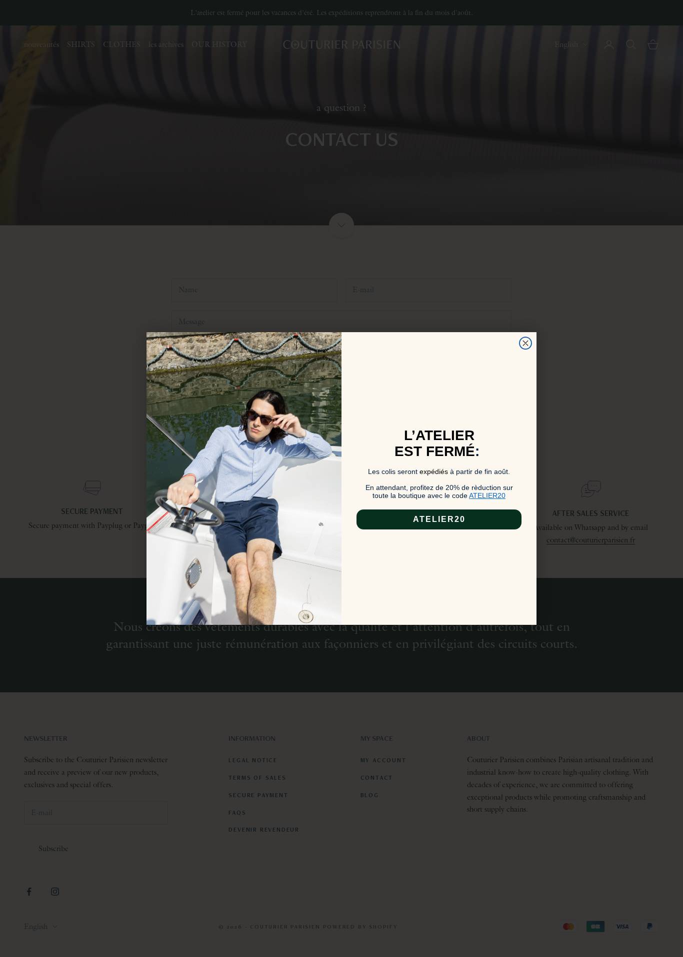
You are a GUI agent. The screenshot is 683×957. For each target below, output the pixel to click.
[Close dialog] (526, 343)
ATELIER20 (439, 519)
